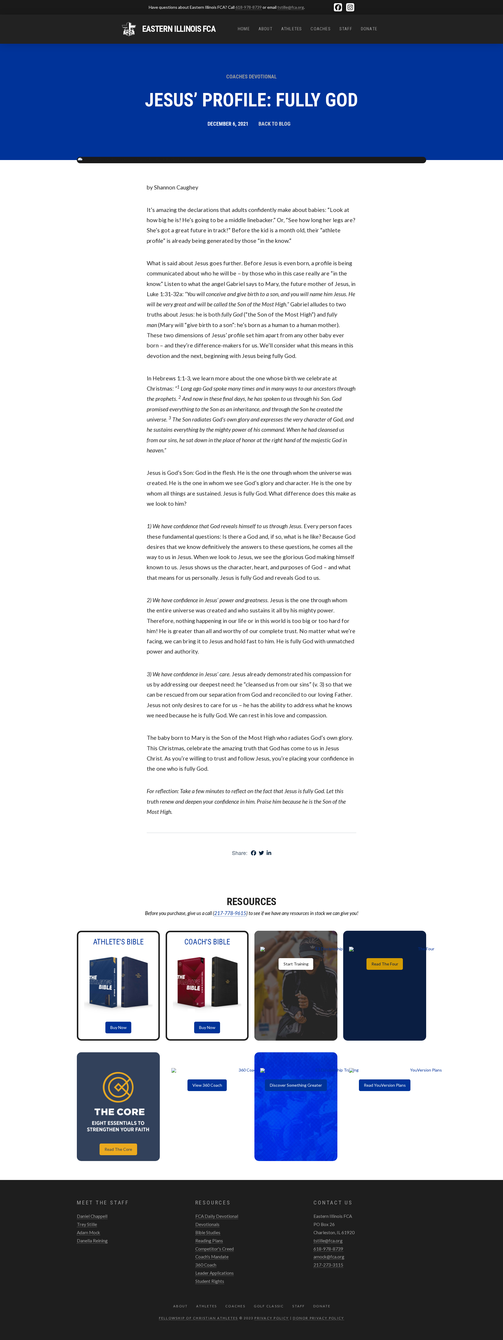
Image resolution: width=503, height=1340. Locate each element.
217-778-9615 (230, 913)
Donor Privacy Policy (318, 1318)
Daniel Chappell (92, 1216)
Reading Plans (209, 1240)
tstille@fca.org (290, 7)
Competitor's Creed (214, 1248)
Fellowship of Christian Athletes (198, 1318)
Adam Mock (88, 1232)
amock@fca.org (329, 1256)
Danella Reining (92, 1240)
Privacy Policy (271, 1318)
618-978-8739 (248, 7)
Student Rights (209, 1281)
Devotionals (207, 1224)
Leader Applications (214, 1273)
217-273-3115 (328, 1264)
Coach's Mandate (212, 1256)
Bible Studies (207, 1232)
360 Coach (205, 1264)
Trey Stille (87, 1224)
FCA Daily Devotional (216, 1216)
